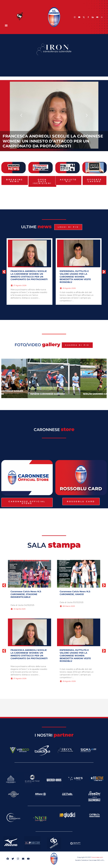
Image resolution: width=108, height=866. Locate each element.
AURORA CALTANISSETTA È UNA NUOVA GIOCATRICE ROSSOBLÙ (78, 272)
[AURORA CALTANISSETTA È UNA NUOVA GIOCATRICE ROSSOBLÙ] (78, 632)
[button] (6, 25)
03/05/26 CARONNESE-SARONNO (47, 394)
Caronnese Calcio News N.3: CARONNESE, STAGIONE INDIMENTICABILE (26, 594)
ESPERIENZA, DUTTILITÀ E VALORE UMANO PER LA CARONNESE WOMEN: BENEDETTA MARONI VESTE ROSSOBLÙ (52, 141)
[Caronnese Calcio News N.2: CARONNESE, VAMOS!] (78, 574)
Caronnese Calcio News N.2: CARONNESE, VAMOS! (75, 593)
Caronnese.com (97, 857)
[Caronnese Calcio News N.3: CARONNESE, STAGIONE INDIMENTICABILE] (29, 574)
